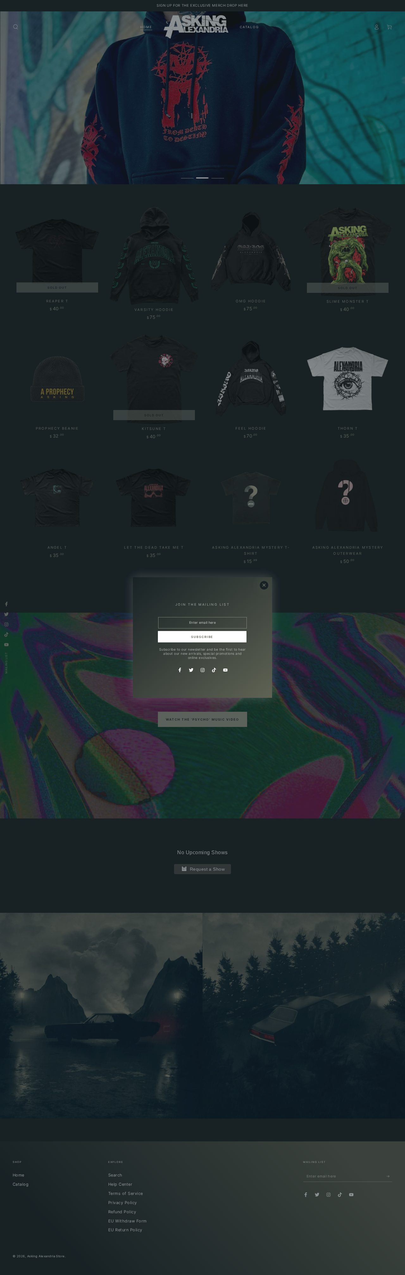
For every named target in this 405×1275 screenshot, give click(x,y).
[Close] (264, 585)
